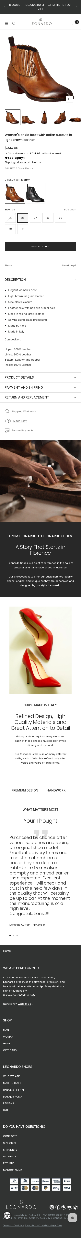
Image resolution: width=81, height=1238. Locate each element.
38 (48, 213)
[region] (40, 189)
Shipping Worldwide (24, 407)
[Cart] (74, 19)
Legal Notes (56, 1221)
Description (15, 276)
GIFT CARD (10, 1046)
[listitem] (15, 189)
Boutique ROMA (12, 1092)
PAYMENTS (10, 1152)
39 (60, 213)
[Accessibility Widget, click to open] (7, 1215)
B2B (5, 1106)
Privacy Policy (31, 1221)
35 (10, 213)
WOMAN (8, 1032)
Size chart (70, 205)
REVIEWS (8, 1099)
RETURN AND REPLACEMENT (27, 393)
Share (8, 261)
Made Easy (20, 416)
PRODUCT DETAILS (19, 373)
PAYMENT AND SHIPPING (24, 383)
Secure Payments (22, 426)
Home (7, 947)
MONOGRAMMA (12, 1165)
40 (10, 224)
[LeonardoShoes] (21, 1200)
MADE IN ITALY (12, 1079)
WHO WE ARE (11, 1072)
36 (22, 213)
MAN (6, 1025)
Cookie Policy (44, 1221)
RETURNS (9, 1159)
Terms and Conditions (13, 1221)
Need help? (69, 261)
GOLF (6, 1039)
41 (23, 224)
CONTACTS (10, 1132)
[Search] (14, 19)
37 (35, 213)
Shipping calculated (16, 158)
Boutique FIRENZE (14, 1085)
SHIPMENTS (10, 1145)
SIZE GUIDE (10, 1138)
